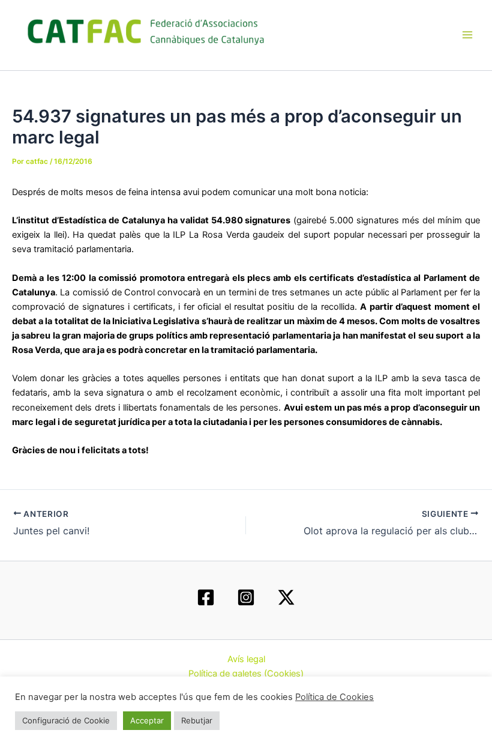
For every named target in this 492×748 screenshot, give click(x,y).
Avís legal (246, 659)
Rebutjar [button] (196, 720)
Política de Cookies (334, 697)
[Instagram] (246, 597)
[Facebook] (206, 597)
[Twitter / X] (286, 597)
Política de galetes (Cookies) (246, 673)
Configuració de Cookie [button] (66, 720)
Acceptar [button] (147, 720)
